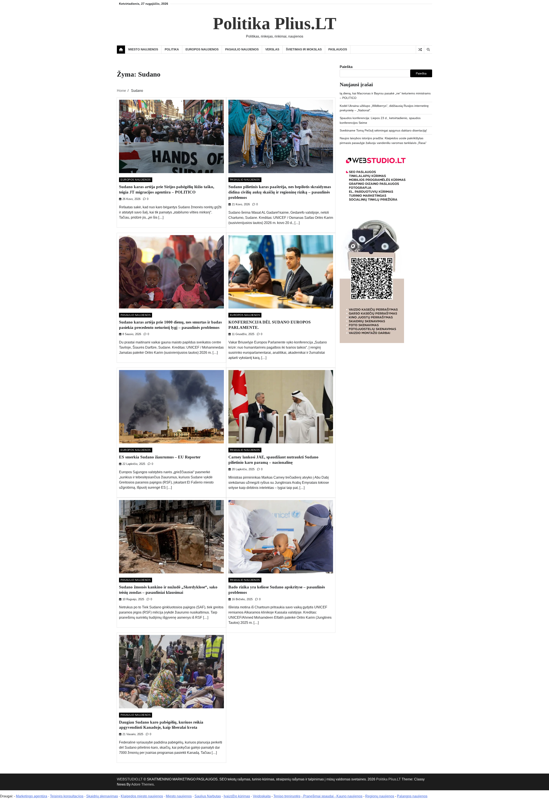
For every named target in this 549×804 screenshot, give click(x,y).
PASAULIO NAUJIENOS (242, 49)
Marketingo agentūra (31, 796)
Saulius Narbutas (208, 796)
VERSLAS (272, 49)
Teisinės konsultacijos (66, 796)
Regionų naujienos (379, 796)
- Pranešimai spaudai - (318, 796)
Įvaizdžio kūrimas (237, 796)
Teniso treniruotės (286, 796)
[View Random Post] (420, 49)
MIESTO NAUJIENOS (143, 49)
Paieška (346, 67)
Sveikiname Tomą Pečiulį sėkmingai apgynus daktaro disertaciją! (383, 130)
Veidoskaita (262, 796)
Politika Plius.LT (274, 23)
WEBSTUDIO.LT (130, 779)
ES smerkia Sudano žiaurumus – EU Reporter (160, 457)
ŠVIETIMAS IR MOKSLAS (304, 49)
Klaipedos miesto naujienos (142, 796)
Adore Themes (142, 784)
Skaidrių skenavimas (102, 796)
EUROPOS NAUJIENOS (202, 49)
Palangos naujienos (412, 796)
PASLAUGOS (337, 49)
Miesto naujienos (179, 796)
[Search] (428, 49)
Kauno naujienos (349, 796)
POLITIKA (172, 49)
